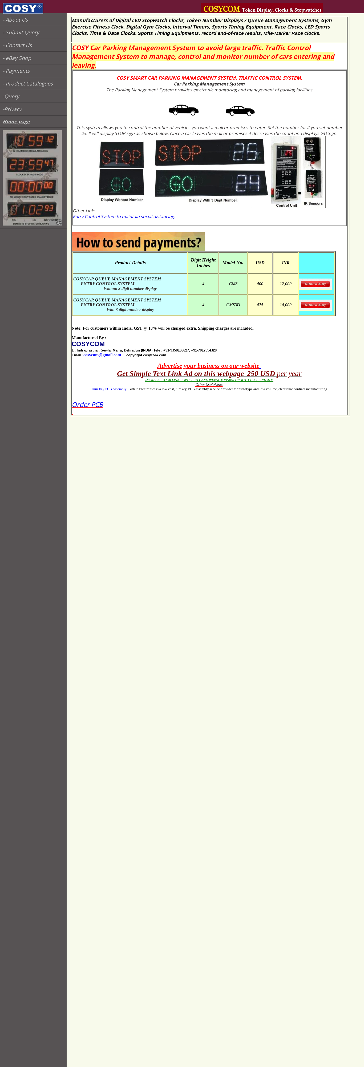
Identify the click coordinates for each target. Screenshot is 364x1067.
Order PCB (87, 404)
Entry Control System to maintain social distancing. (124, 216)
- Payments (16, 70)
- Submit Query (21, 32)
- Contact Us (17, 45)
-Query (11, 96)
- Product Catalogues (28, 83)
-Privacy (12, 109)
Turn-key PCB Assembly (109, 389)
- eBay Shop (17, 58)
